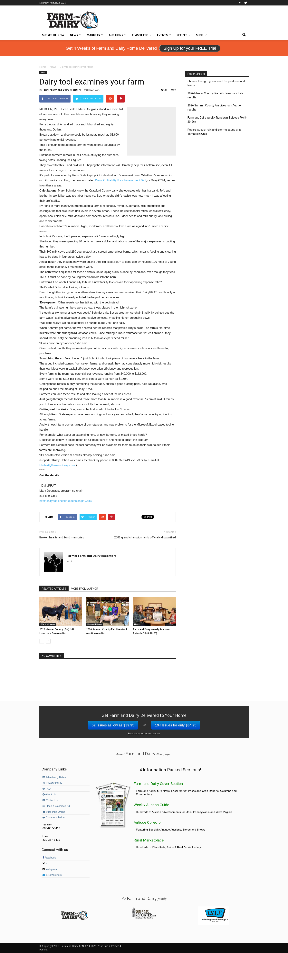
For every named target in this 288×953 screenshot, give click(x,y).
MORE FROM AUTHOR (84, 588)
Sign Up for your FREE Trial (189, 48)
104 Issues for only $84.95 (175, 725)
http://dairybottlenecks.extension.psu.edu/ (65, 500)
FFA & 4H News (48, 624)
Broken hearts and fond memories (61, 537)
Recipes (182, 35)
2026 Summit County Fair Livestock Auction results (214, 107)
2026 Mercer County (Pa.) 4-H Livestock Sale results (215, 95)
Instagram (51, 869)
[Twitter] (246, 2)
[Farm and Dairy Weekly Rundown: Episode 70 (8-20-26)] (154, 611)
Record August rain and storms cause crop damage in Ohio (214, 131)
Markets (93, 35)
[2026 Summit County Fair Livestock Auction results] (107, 611)
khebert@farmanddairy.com (57, 465)
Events (162, 35)
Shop (200, 35)
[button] (244, 35)
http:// (69, 561)
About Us (50, 794)
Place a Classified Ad (57, 806)
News (74, 35)
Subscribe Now (53, 35)
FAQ (48, 788)
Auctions (116, 35)
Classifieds (140, 35)
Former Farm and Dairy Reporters (62, 89)
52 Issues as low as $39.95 (113, 725)
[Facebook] (240, 2)
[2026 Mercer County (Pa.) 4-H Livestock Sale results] (60, 611)
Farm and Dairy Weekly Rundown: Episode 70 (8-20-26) (217, 119)
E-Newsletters (53, 875)
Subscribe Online (55, 812)
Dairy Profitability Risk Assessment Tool (120, 180)
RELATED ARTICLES (54, 588)
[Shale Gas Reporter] (144, 918)
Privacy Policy (53, 783)
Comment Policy (55, 817)
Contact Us (52, 800)
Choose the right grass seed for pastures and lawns (216, 83)
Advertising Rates (55, 777)
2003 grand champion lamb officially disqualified (145, 537)
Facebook (50, 857)
